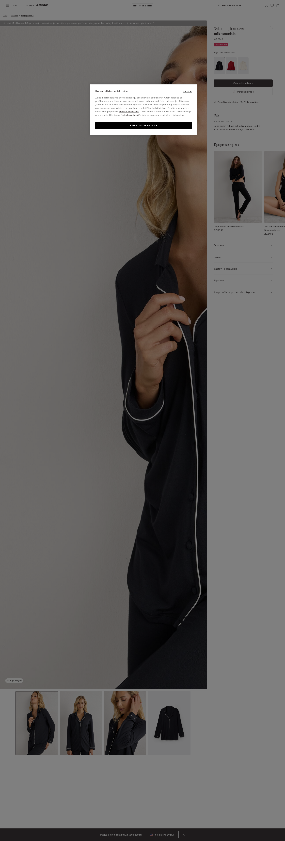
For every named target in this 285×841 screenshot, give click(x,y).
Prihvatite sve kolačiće (143, 125)
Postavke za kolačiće (131, 115)
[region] (143, 109)
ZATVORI (187, 91)
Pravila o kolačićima (129, 111)
